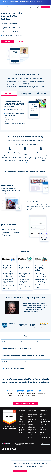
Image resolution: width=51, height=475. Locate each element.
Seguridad (21, 427)
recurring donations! (27, 162)
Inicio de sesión (37, 7)
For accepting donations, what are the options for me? (18, 348)
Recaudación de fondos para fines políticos (32, 414)
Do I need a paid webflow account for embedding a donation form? (21, 342)
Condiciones (22, 424)
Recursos (25, 7)
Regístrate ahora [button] (45, 7)
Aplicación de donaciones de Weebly (43, 426)
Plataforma (13, 7)
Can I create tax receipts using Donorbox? (14, 368)
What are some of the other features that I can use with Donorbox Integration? (24, 355)
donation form (8, 111)
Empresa (31, 7)
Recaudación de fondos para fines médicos (32, 419)
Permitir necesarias (33, 471)
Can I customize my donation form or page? (15, 362)
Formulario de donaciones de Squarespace (43, 418)
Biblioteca (21, 432)
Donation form (11, 93)
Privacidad (21, 426)
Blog (20, 418)
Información (22, 410)
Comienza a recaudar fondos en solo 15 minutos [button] (25, 403)
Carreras (21, 419)
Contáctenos (22, 413)
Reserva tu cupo (33, 3)
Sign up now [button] (7, 41)
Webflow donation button (27, 93)
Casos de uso (32, 410)
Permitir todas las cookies (20, 471)
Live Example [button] (22, 41)
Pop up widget (43, 93)
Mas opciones (43, 470)
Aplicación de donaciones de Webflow (43, 431)
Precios (19, 7)
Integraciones (43, 410)
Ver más (34, 468)
